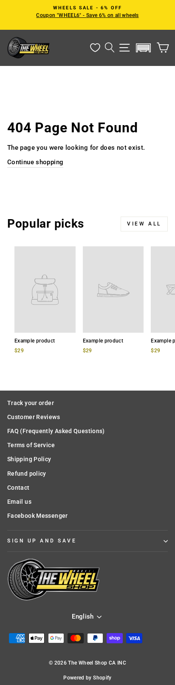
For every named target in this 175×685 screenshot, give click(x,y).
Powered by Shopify (87, 678)
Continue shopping (35, 162)
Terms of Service (31, 445)
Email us (19, 501)
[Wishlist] (95, 48)
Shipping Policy (29, 459)
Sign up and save (42, 541)
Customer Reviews (33, 417)
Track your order (30, 403)
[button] (143, 47)
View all (144, 224)
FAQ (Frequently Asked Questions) (56, 431)
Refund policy (26, 473)
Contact (18, 487)
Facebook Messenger (37, 515)
